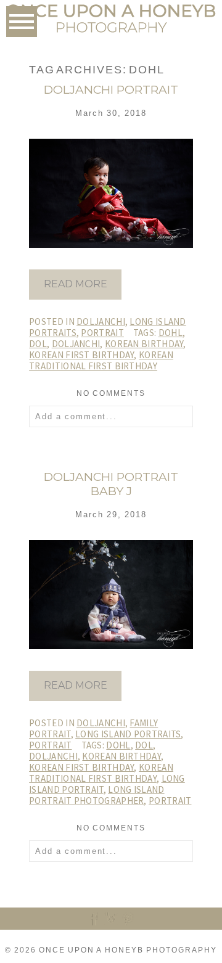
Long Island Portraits (128, 734)
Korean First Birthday (81, 355)
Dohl (170, 332)
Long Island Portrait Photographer (96, 795)
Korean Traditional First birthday (101, 360)
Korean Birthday (144, 344)
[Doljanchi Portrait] (75, 297)
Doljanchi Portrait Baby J (111, 484)
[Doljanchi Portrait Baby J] (75, 698)
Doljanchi (100, 321)
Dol (38, 344)
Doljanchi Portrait (111, 90)
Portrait (102, 332)
